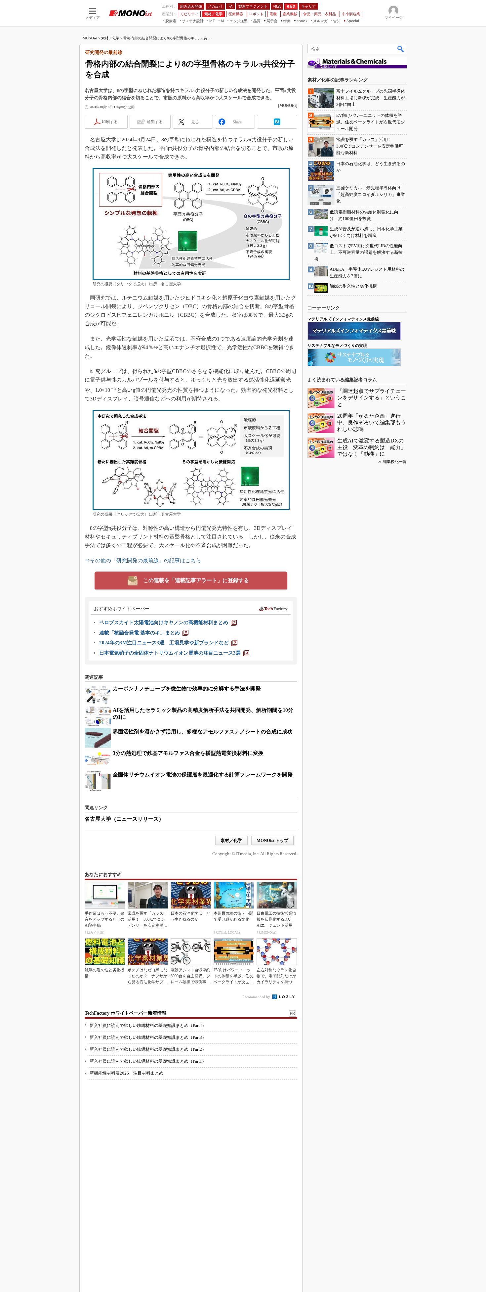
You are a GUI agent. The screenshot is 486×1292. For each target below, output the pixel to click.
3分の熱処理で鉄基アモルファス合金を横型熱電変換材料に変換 (188, 753)
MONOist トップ (272, 840)
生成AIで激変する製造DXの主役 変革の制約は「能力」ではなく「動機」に (371, 447)
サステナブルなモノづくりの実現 (337, 345)
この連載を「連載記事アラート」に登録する (196, 580)
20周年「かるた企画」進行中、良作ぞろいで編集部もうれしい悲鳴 (371, 422)
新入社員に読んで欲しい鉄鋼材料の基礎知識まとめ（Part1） (148, 1061)
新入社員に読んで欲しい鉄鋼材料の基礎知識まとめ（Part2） (148, 1049)
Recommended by (256, 997)
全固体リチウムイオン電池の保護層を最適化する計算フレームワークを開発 (203, 774)
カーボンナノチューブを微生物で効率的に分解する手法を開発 (187, 688)
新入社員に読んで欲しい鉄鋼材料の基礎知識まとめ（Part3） (148, 1037)
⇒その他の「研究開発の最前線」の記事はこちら (143, 560)
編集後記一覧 (395, 461)
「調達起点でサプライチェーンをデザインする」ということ (371, 397)
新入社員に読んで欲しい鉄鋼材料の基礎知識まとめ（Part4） (148, 1025)
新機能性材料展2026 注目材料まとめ (126, 1073)
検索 (401, 48)
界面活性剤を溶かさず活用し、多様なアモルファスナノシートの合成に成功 (203, 731)
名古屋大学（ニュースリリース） (124, 819)
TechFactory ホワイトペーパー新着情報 (125, 1013)
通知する (155, 121)
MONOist (90, 38)
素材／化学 (110, 38)
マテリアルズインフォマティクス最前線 (343, 319)
